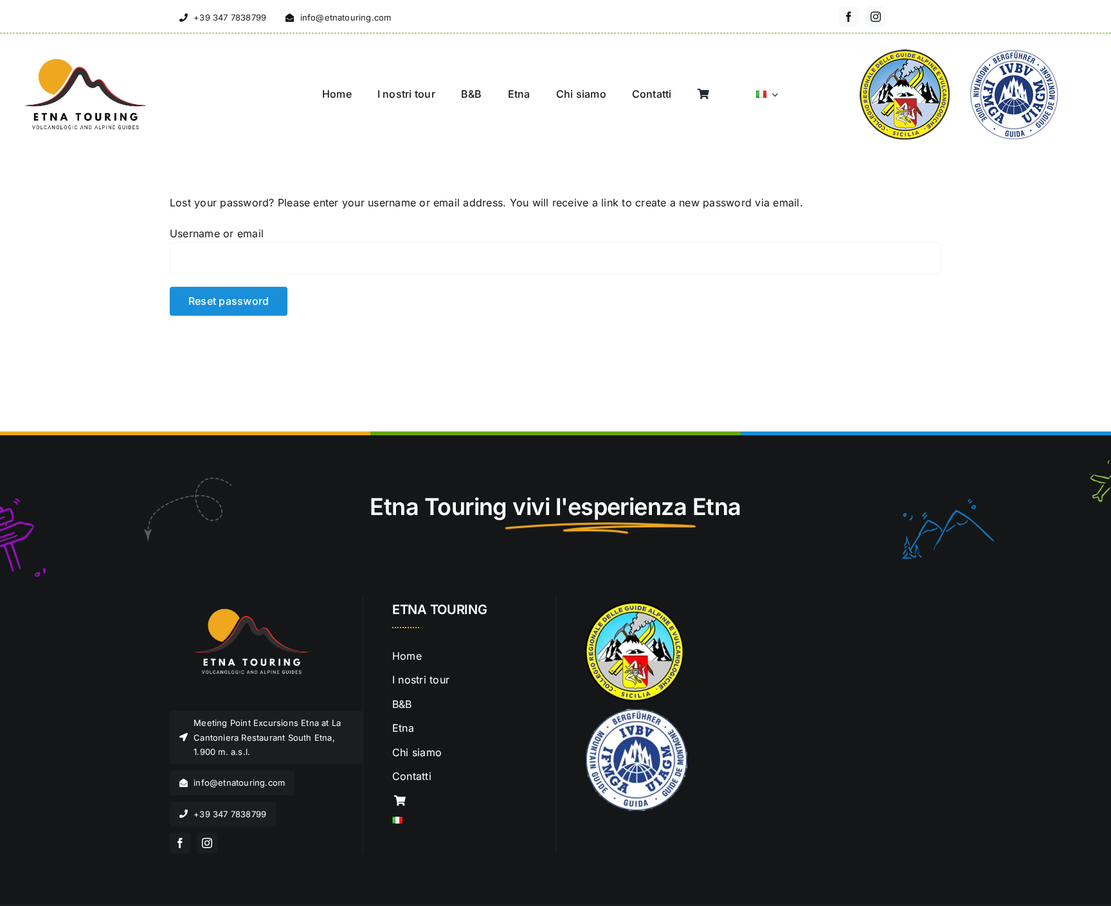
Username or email (217, 233)
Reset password (228, 300)
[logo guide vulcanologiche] (634, 607)
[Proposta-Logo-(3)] (247, 607)
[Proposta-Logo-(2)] (83, 61)
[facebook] (848, 16)
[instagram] (875, 16)
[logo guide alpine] (636, 713)
